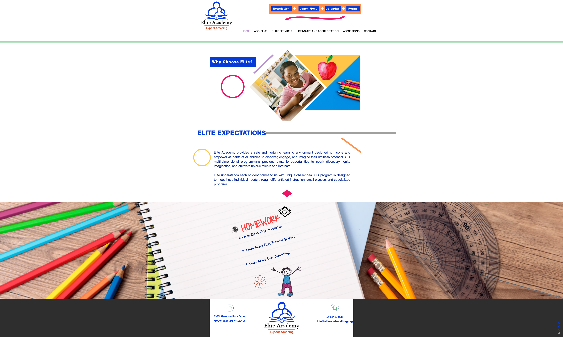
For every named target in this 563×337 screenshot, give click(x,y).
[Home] (230, 308)
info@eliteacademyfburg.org (335, 321)
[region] (276, 92)
